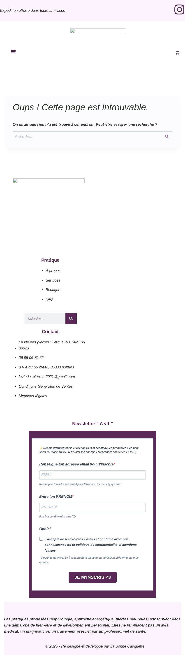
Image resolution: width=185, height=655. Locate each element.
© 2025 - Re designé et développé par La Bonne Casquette (94, 646)
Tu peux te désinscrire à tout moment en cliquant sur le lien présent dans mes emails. (89, 560)
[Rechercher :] (92, 136)
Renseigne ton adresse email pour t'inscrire (76, 464)
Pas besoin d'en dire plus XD (57, 516)
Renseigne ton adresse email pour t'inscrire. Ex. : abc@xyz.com (80, 484)
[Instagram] (179, 9)
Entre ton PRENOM (55, 496)
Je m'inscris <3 (92, 577)
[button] (13, 51)
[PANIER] (177, 53)
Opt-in (44, 529)
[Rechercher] (71, 318)
